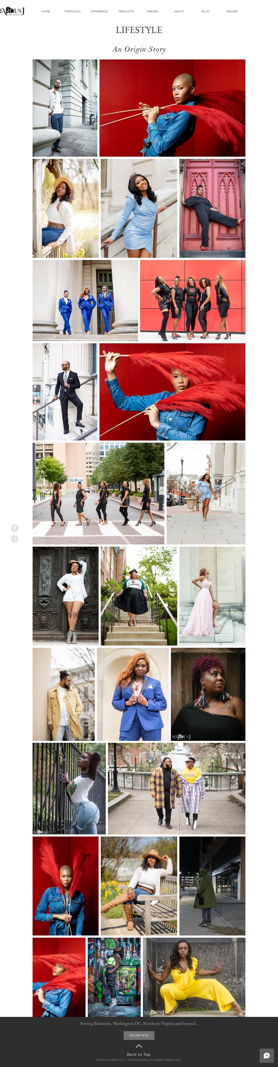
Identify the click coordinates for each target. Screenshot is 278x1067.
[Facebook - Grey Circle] (14, 528)
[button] (72, 11)
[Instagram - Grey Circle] (14, 539)
